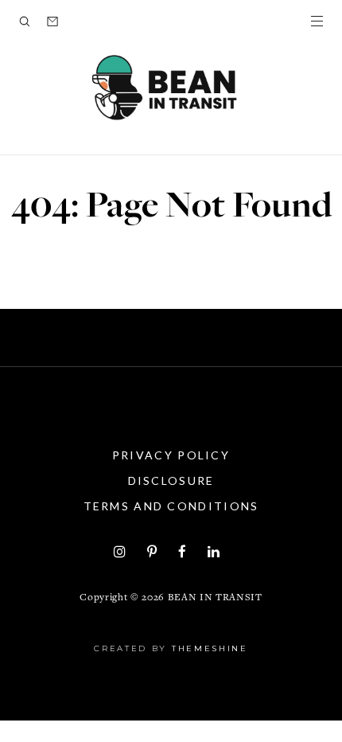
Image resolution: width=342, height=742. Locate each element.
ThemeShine (210, 648)
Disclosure (171, 480)
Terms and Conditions (171, 506)
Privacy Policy (171, 455)
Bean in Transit (215, 598)
